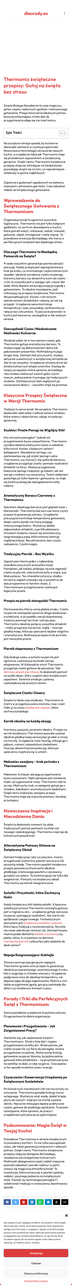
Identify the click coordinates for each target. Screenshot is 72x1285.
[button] (66, 1215)
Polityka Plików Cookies (36, 1280)
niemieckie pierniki (16, 941)
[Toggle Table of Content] (60, 133)
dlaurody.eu (36, 13)
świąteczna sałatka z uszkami (43, 923)
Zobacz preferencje (36, 1273)
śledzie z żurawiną (46, 934)
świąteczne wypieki (37, 707)
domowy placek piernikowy (21, 672)
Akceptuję (36, 1253)
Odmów (36, 1263)
